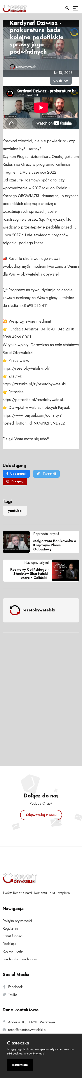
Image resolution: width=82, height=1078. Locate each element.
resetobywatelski (26, 67)
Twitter (13, 994)
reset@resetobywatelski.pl (27, 1029)
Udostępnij (18, 473)
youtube (15, 510)
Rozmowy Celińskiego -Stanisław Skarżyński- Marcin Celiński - (29, 573)
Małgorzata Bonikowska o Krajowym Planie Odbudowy (54, 545)
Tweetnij (49, 473)
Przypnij (17, 481)
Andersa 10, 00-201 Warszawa (31, 1022)
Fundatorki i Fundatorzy (20, 959)
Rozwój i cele (13, 951)
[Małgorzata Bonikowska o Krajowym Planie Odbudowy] (18, 542)
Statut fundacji (13, 936)
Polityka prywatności (17, 920)
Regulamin (10, 928)
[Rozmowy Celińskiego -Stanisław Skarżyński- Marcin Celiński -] (64, 570)
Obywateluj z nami (41, 814)
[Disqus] (41, 693)
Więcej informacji (34, 1053)
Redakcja (9, 943)
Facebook (15, 986)
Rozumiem (20, 1065)
